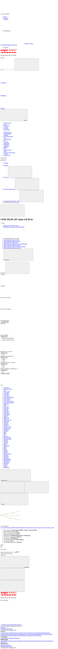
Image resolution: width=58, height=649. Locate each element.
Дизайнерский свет (22, 634)
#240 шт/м (6, 404)
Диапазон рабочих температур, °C (9, 368)
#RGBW (6, 451)
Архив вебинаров (18, 641)
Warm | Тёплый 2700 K (8, 340)
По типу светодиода (6, 309)
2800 (4, 359)
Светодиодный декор (8, 635)
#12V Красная (7, 398)
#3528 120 (6, 425)
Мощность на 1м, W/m (6, 351)
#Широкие (6, 467)
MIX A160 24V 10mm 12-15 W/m (12, 248)
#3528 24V (6, 429)
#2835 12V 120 (7, 420)
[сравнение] (12, 574)
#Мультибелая (7, 459)
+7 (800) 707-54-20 (5, 624)
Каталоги (3, 641)
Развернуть (7, 259)
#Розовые (6, 463)
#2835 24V (6, 421)
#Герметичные (7, 453)
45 (3, 372)
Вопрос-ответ (29, 641)
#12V (5, 390)
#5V (5, 435)
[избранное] (12, 586)
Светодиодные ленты (6, 632)
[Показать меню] (20, 172)
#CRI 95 (6, 441)
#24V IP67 (6, 412)
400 (3, 365)
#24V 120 (6, 406)
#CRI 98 (6, 443)
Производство (7, 638)
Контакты (14, 45)
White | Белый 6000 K (8, 338)
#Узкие (5, 466)
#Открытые (7, 462)
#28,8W (5, 416)
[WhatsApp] (12, 43)
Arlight (11, 630)
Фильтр (3, 504)
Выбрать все (4, 336)
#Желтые (6, 455)
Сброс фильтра (4, 322)
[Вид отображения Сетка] (12, 487)
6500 (4, 361)
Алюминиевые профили (7, 134)
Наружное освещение (6, 145)
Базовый (3, 286)
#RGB (5, 449)
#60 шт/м (6, 436)
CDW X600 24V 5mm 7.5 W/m (11, 240)
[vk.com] (12, 623)
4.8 (3, 354)
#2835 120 (6, 417)
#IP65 (5, 447)
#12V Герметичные (9, 397)
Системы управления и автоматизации (32, 632)
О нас (5, 16)
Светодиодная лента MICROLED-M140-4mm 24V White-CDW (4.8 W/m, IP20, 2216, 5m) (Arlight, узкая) (27, 527)
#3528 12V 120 (7, 426)
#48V (5, 433)
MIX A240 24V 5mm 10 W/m (11, 242)
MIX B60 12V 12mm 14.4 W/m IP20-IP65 (14, 227)
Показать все (4, 480)
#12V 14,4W (7, 391)
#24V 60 (6, 409)
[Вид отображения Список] (37, 487)
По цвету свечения (6, 297)
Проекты (6, 19)
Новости (6, 18)
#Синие (6, 464)
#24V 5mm (6, 408)
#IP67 (5, 448)
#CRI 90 (6, 440)
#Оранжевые (7, 460)
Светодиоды (7, 155)
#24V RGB (6, 413)
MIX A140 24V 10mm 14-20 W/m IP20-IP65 (15, 246)
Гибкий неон (5, 148)
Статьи (24, 641)
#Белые (5, 452)
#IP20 (5, 444)
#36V (5, 432)
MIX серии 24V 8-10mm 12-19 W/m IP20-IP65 (15, 244)
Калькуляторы (37, 641)
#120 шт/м (6, 387)
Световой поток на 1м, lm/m (8, 362)
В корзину (26, 567)
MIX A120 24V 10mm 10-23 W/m (12, 245)
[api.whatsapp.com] (34, 611)
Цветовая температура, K (7, 356)
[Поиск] (27, 64)
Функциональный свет (11, 634)
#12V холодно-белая (9, 402)
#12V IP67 (6, 394)
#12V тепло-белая (8, 401)
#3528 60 (6, 431)
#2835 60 (6, 422)
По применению (5, 320)
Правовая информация (6, 628)
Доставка (6, 47)
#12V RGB (6, 395)
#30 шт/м (6, 424)
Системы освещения (6, 142)
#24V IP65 (6, 410)
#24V (5, 405)
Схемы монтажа (45, 641)
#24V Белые (7, 414)
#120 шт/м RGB (8, 389)
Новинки (6, 163)
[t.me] (12, 611)
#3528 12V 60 (7, 428)
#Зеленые (6, 456)
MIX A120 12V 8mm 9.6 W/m (11, 225)
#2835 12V (6, 418)
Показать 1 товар (5, 373)
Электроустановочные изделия (22, 635)
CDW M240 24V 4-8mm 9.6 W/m (12, 241)
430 (3, 367)
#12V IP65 (6, 393)
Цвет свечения (4, 335)
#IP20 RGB (6, 445)
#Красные (6, 458)
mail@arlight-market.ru (15, 624)
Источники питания (6, 126)
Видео (7, 641)
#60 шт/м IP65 (7, 437)
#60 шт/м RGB (7, 439)
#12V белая (6, 399)
